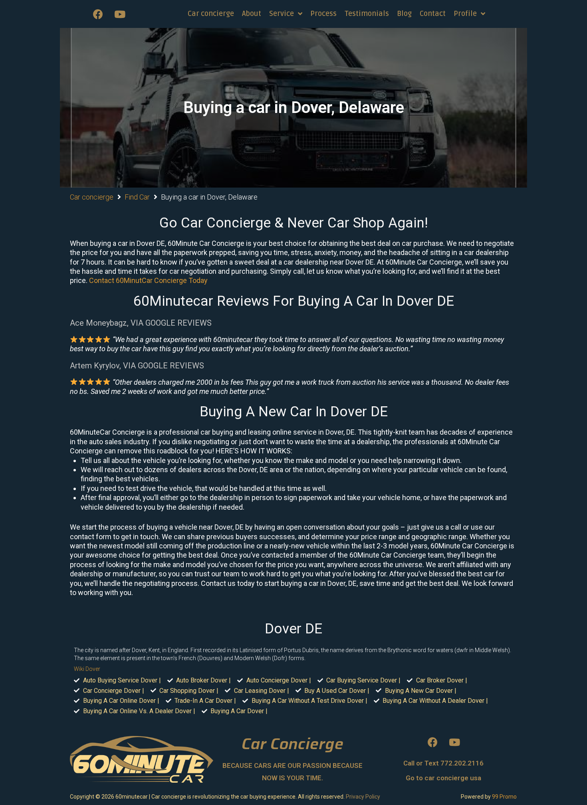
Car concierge (91, 197)
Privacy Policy (363, 796)
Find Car (137, 197)
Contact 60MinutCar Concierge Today (148, 280)
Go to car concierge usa (443, 778)
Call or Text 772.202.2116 (443, 763)
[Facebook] (98, 14)
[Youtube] (120, 14)
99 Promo (504, 796)
